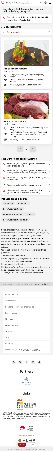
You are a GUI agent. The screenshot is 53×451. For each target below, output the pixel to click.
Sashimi (29, 269)
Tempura (38, 269)
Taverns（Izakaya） (40, 267)
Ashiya (15, 261)
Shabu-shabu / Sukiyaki (22, 272)
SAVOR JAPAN (8, 284)
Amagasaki (27, 261)
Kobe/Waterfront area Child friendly (18, 214)
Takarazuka (6, 261)
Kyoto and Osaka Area (24, 284)
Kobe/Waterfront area (12, 208)
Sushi (23, 269)
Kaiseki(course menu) (10, 269)
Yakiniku (39, 272)
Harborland (23, 203)
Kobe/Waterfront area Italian (15, 219)
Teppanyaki (6, 272)
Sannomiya (8, 203)
